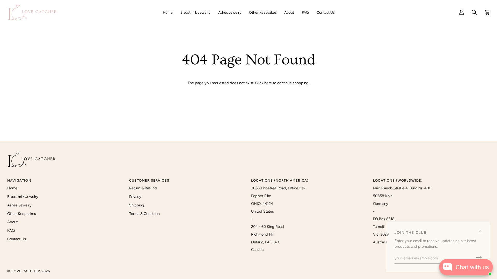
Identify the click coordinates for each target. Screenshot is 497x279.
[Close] (483, 231)
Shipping (136, 205)
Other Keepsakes (21, 213)
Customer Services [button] (149, 180)
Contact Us (16, 239)
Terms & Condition (144, 213)
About (12, 222)
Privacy (135, 196)
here (268, 83)
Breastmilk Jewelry (22, 196)
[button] (195, 12)
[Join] (477, 257)
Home (12, 188)
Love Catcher (25, 271)
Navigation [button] (19, 180)
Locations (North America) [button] (280, 180)
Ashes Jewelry (19, 205)
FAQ (11, 230)
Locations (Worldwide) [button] (398, 180)
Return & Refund (143, 188)
